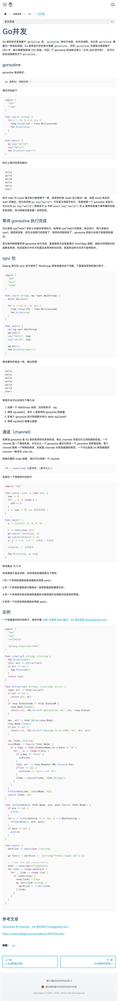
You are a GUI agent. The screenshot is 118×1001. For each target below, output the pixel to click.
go (13, 945)
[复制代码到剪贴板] (111, 81)
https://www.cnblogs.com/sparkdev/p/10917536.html (33, 933)
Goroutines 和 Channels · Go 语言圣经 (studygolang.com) (35, 926)
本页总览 (9, 21)
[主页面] (5, 14)
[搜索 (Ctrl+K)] (113, 4)
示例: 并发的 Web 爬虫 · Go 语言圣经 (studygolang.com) (75, 619)
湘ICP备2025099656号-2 (59, 980)
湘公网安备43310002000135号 (61, 986)
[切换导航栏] (4, 4)
